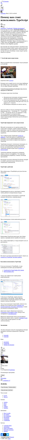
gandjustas (3, 13)
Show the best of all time (6, 390)
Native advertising (8, 428)
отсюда (11, 80)
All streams (6, 1)
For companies (7, 416)
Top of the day (4, 387)
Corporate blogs (8, 425)
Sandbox (6, 408)
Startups (6, 431)
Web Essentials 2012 (9, 271)
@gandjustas (12, 369)
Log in (5, 395)
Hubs (5, 405)
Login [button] (2, 9)
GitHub (4, 378)
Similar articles (12, 387)
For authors (6, 414)
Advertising (6, 427)
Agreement (6, 419)
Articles (6, 402)
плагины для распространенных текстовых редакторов (12, 306)
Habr (9, 438)
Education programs (9, 429)
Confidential (7, 420)
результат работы (17, 257)
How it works (7, 413)
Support (12, 437)
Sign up (6, 397)
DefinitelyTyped (23, 318)
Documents (6, 417)
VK (1, 378)
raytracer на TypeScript (6, 257)
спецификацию (12, 313)
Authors (6, 406)
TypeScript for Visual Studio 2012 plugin (14, 270)
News (5, 403)
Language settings (5, 437)
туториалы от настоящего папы (9, 312)
